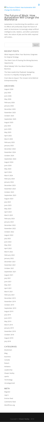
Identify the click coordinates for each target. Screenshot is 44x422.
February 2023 (9, 219)
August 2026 (8, 89)
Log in (6, 395)
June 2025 (7, 129)
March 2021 (8, 292)
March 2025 (8, 139)
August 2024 (8, 162)
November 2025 (10, 112)
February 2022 (9, 255)
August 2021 (8, 275)
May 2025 (7, 132)
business (7, 357)
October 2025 (9, 116)
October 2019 (9, 305)
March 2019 (8, 325)
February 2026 (9, 102)
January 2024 (9, 182)
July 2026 (7, 93)
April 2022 (8, 248)
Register (7, 392)
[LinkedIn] (21, 415)
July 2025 (7, 126)
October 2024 (9, 156)
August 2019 (8, 311)
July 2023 (7, 202)
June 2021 (7, 282)
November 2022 (10, 228)
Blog (5, 353)
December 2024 (10, 149)
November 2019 (10, 301)
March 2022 (8, 252)
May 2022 (7, 245)
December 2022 (10, 225)
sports (6, 376)
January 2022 (9, 258)
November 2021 (10, 265)
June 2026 (7, 96)
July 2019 (7, 315)
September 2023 (10, 195)
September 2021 (10, 272)
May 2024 (7, 169)
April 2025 (8, 136)
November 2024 (10, 152)
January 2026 (9, 106)
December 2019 (10, 298)
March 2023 (8, 215)
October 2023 (9, 192)
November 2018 (10, 331)
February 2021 (9, 295)
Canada (7, 360)
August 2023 (8, 199)
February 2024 (9, 179)
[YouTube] (25, 415)
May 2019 (7, 321)
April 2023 (8, 212)
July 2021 (7, 278)
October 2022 (9, 232)
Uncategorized (9, 383)
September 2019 (10, 308)
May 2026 (7, 99)
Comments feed (10, 402)
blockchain (8, 350)
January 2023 (9, 222)
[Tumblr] (30, 415)
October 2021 (9, 268)
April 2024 (8, 172)
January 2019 (9, 328)
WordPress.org (9, 405)
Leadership (8, 370)
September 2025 (10, 119)
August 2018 (8, 338)
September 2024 (10, 159)
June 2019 (7, 318)
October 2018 (9, 335)
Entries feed (8, 398)
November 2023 (10, 189)
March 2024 (8, 175)
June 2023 (7, 205)
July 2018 (7, 341)
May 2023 (7, 209)
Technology (8, 380)
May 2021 (7, 285)
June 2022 (7, 242)
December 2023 (10, 185)
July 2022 (7, 238)
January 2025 (9, 146)
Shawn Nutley (9, 373)
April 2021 (8, 288)
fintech (6, 363)
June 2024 (7, 165)
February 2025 (9, 142)
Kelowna (7, 366)
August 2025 (8, 122)
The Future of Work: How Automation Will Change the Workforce (21, 17)
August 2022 (8, 235)
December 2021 (10, 262)
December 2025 (10, 109)
